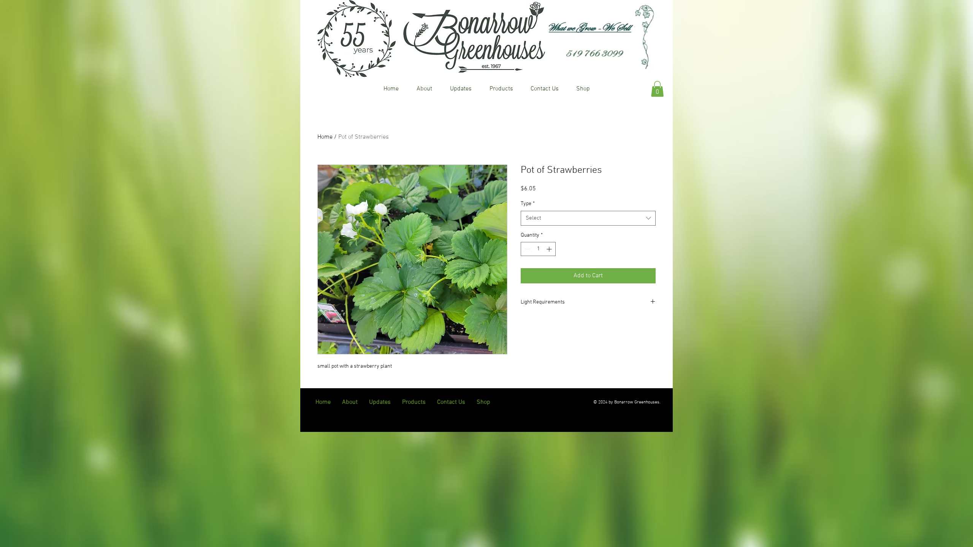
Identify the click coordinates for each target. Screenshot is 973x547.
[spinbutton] (538, 249)
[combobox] (588, 218)
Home (325, 137)
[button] (657, 89)
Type (528, 204)
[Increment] (550, 249)
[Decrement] (526, 249)
